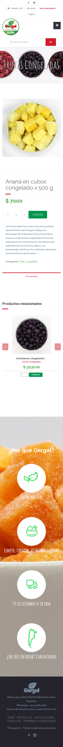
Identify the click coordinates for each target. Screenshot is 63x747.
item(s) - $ (16, 8)
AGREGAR (38, 214)
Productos (25, 717)
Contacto (14, 721)
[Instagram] (34, 3)
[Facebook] (28, 3)
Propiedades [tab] (31, 276)
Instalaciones (44, 717)
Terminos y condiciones (39, 721)
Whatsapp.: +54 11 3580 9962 (32, 705)
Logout (31, 14)
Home (11, 717)
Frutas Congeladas (28, 261)
